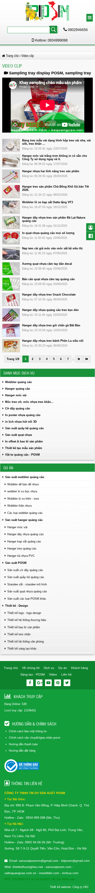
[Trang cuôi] (87, 359)
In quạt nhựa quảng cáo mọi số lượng (48, 233)
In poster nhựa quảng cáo (22, 415)
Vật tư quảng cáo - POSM (22, 454)
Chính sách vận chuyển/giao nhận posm (34, 737)
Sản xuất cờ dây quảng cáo (25, 570)
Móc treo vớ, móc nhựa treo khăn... (29, 402)
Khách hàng (79, 668)
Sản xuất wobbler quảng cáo (24, 477)
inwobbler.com (49, 873)
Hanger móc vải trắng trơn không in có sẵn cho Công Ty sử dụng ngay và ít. (54, 157)
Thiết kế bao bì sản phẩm (23, 627)
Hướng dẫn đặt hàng (22, 750)
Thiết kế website (60, 887)
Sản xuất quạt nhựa (18, 434)
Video (53, 674)
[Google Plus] (39, 682)
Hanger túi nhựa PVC (21, 555)
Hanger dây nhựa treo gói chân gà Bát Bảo (51, 325)
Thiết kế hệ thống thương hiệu (26, 620)
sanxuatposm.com (58, 867)
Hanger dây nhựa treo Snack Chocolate (49, 294)
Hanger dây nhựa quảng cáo (25, 534)
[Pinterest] (57, 682)
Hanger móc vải (16, 395)
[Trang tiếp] (78, 359)
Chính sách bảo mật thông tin (28, 731)
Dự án (62, 668)
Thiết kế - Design (16, 605)
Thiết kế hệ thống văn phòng (25, 641)
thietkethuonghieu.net (28, 867)
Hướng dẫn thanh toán (23, 744)
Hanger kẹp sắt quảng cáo (24, 541)
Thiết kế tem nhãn (18, 634)
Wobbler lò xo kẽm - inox (23, 498)
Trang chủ (11, 668)
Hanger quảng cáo (17, 388)
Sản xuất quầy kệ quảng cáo (24, 428)
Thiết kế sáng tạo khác (22, 648)
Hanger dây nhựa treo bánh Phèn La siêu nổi (53, 340)
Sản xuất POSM (16, 562)
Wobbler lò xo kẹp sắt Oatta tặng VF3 (47, 202)
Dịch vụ (49, 668)
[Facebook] (30, 682)
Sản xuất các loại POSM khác (26, 598)
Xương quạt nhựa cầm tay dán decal (47, 263)
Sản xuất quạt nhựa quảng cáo (27, 591)
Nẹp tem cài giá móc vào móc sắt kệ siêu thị (52, 248)
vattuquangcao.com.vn (20, 873)
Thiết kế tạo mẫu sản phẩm (23, 448)
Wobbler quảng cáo (18, 382)
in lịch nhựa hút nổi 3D (21, 421)
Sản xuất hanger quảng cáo (24, 520)
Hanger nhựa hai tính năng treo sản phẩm (50, 171)
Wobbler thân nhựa (19, 505)
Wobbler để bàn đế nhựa (23, 484)
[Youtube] (48, 682)
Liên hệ (66, 674)
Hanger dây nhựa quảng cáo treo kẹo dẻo (50, 310)
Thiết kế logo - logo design (24, 613)
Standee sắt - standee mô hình (27, 584)
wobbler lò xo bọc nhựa (22, 491)
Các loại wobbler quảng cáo (24, 513)
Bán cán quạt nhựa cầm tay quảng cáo (48, 279)
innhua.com (70, 873)
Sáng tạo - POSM (32, 674)
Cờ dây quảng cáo (17, 408)
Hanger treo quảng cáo (21, 548)
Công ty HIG (80, 887)
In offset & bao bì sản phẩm (24, 441)
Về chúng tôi (31, 668)
